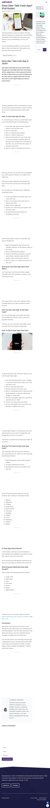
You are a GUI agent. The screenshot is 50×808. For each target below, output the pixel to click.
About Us (6, 785)
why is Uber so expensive (21, 616)
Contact (15, 785)
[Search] (44, 49)
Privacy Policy (34, 798)
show (14, 55)
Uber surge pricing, (7, 616)
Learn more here (40, 42)
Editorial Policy (42, 798)
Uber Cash (5, 619)
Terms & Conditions (41, 799)
